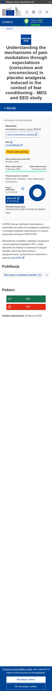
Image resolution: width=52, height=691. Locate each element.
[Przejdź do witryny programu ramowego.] (26, 39)
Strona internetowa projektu (21, 135)
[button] (34, 12)
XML (28, 299)
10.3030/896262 (13, 145)
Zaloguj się (27, 12)
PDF (28, 307)
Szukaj (40, 12)
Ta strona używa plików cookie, (17, 669)
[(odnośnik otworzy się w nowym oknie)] (11, 11)
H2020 (9, 29)
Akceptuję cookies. (26, 679)
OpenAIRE (16, 258)
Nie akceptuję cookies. (26, 686)
